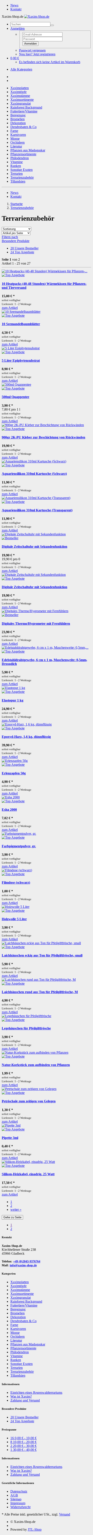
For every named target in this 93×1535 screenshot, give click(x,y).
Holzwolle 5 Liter (14, 919)
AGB (14, 1495)
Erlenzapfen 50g (14, 773)
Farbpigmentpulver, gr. (19, 846)
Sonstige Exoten (21, 170)
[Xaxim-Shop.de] (36, 16)
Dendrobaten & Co (23, 127)
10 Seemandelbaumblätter (21, 324)
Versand (64, 1514)
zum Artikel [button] (10, 308)
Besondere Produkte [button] (15, 241)
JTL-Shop (35, 1529)
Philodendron (19, 158)
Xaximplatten (19, 88)
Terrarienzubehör (22, 177)
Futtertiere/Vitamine (23, 111)
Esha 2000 (9, 809)
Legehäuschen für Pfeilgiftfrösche (26, 1028)
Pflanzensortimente (23, 154)
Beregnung (18, 115)
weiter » (15, 1209)
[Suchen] (52, 25)
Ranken (15, 166)
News (14, 5)
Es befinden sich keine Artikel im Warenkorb (49, 62)
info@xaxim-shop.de (23, 1265)
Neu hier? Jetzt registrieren (37, 54)
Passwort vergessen (32, 50)
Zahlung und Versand (25, 1400)
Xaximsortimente (22, 99)
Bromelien (17, 119)
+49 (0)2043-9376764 (26, 1261)
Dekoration (18, 123)
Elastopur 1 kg (12, 700)
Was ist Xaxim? (21, 1396)
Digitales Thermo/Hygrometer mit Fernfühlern (36, 623)
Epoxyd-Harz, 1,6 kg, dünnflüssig (26, 737)
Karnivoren (18, 134)
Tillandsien (17, 181)
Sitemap (15, 1499)
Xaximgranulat (20, 103)
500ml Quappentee (15, 397)
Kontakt (15, 9)
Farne (14, 131)
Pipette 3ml (10, 1138)
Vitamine (16, 162)
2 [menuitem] (11, 1229)
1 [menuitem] (11, 1225)
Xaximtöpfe (18, 92)
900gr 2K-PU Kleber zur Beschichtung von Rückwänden (43, 437)
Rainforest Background (26, 107)
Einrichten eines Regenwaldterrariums (36, 1392)
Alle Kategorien (21, 69)
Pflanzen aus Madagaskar (27, 150)
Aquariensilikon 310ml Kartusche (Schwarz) (34, 473)
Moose (15, 138)
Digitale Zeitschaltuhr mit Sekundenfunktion (34, 546)
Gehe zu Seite (12, 1217)
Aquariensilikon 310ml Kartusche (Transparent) (37, 510)
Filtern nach (10, 237)
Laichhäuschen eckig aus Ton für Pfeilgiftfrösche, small (42, 955)
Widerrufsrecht (20, 1507)
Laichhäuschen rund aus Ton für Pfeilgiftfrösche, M (40, 992)
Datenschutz (18, 1491)
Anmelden (30, 43)
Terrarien (16, 173)
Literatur (16, 146)
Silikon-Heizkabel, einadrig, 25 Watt (28, 1174)
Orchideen (17, 142)
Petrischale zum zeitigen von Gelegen (29, 1101)
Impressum (17, 1503)
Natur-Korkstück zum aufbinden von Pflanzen (36, 1065)
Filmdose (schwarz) (16, 882)
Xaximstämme (20, 96)
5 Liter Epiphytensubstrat (21, 360)
